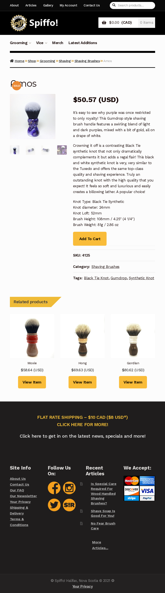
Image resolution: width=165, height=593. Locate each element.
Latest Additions (82, 43)
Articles (31, 5)
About (14, 5)
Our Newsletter (23, 496)
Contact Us (92, 5)
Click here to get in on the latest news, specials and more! (82, 436)
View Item (32, 382)
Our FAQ (17, 490)
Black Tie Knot (96, 278)
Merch (57, 43)
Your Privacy (20, 502)
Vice (39, 43)
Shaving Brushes (87, 61)
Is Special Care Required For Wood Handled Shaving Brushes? (103, 493)
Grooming (18, 43)
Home (19, 61)
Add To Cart (89, 238)
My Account (68, 5)
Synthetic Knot (141, 278)
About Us (18, 479)
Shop (32, 61)
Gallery (48, 5)
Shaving (65, 61)
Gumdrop (119, 278)
